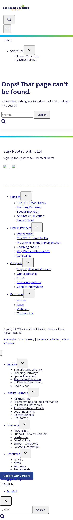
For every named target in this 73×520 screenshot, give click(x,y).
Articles (21, 300)
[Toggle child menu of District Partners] (37, 227)
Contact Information (30, 287)
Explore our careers (18, 476)
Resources (16, 294)
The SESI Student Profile (32, 238)
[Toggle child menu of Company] (28, 262)
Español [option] (12, 491)
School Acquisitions (29, 282)
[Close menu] (1, 353)
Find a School (25, 220)
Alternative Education (30, 216)
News (20, 305)
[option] (40, 491)
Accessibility (9, 339)
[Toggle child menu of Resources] (29, 293)
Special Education (28, 211)
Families (15, 197)
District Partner (27, 59)
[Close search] (6, 501)
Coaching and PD (28, 247)
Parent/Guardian (27, 56)
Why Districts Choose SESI (33, 251)
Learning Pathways (29, 207)
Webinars (23, 309)
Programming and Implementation (39, 242)
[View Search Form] (9, 19)
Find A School (12, 480)
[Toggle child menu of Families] (26, 196)
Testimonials (25, 313)
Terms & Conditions (48, 339)
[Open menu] (7, 28)
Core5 (21, 278)
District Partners (20, 228)
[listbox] (36, 488)
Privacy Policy (26, 339)
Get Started (24, 255)
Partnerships (25, 234)
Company (16, 263)
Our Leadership (27, 274)
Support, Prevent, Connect (34, 269)
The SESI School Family (31, 203)
